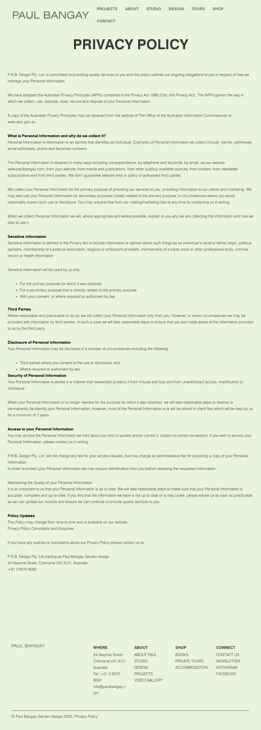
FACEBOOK (226, 674)
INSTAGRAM (226, 668)
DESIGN (141, 668)
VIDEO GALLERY (148, 680)
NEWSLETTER (228, 661)
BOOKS (181, 655)
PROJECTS (143, 674)
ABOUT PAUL (145, 655)
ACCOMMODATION (191, 668)
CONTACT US (227, 655)
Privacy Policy (86, 717)
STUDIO (141, 661)
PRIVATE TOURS (189, 661)
